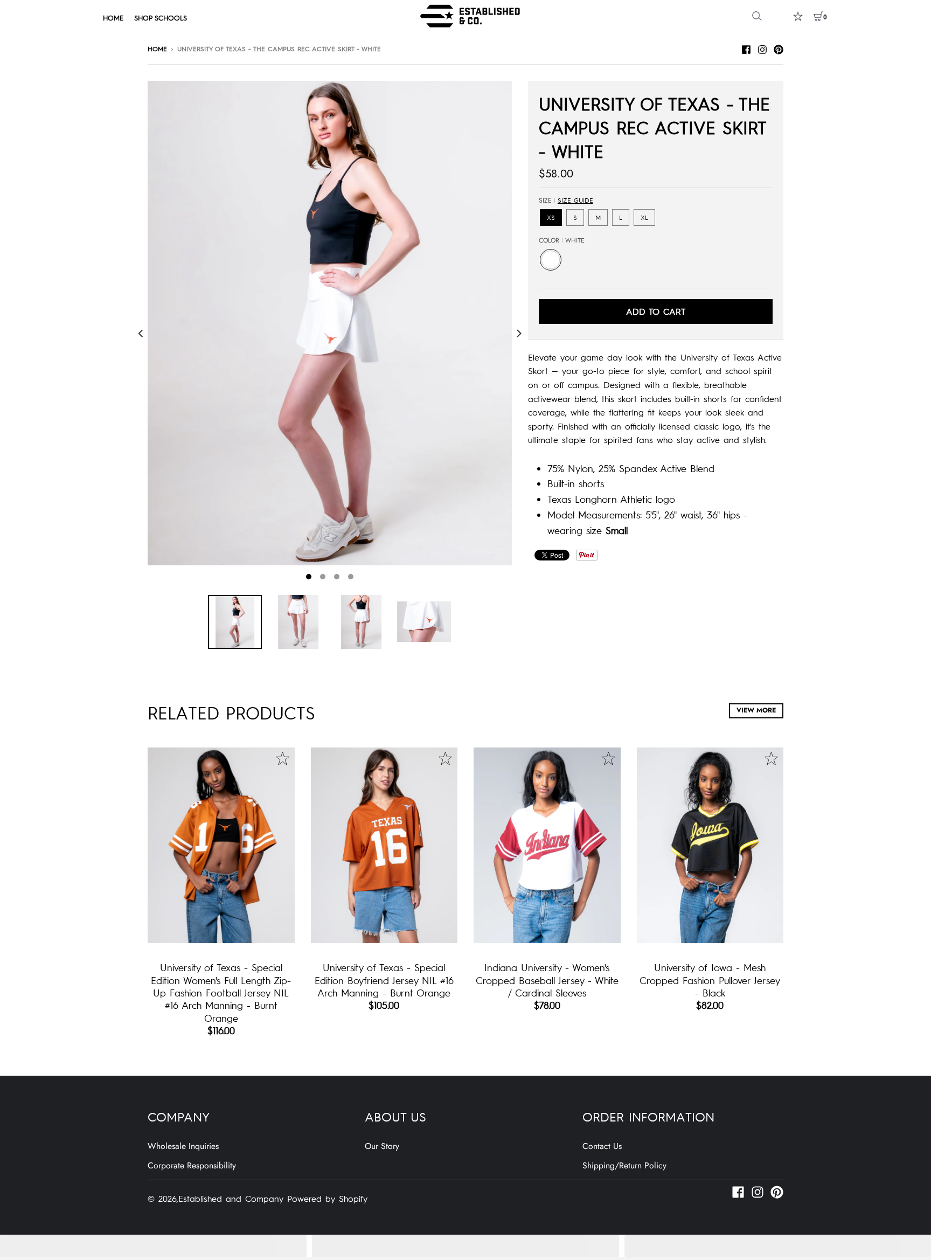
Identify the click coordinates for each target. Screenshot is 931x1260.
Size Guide (575, 200)
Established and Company (230, 1198)
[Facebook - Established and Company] (746, 48)
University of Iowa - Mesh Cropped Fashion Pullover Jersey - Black (710, 980)
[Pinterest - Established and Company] (778, 48)
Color (562, 240)
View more (756, 710)
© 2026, (163, 1198)
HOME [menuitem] (113, 17)
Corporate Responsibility (192, 1165)
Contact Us (602, 1146)
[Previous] (141, 333)
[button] (153, 1246)
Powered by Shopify (327, 1198)
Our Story (382, 1146)
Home (157, 48)
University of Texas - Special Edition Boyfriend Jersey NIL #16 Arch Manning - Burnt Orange (384, 980)
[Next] (518, 333)
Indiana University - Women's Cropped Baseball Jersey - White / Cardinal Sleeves (547, 980)
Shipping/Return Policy (624, 1165)
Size (566, 200)
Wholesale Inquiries (183, 1146)
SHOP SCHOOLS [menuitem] (160, 17)
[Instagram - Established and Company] (762, 48)
